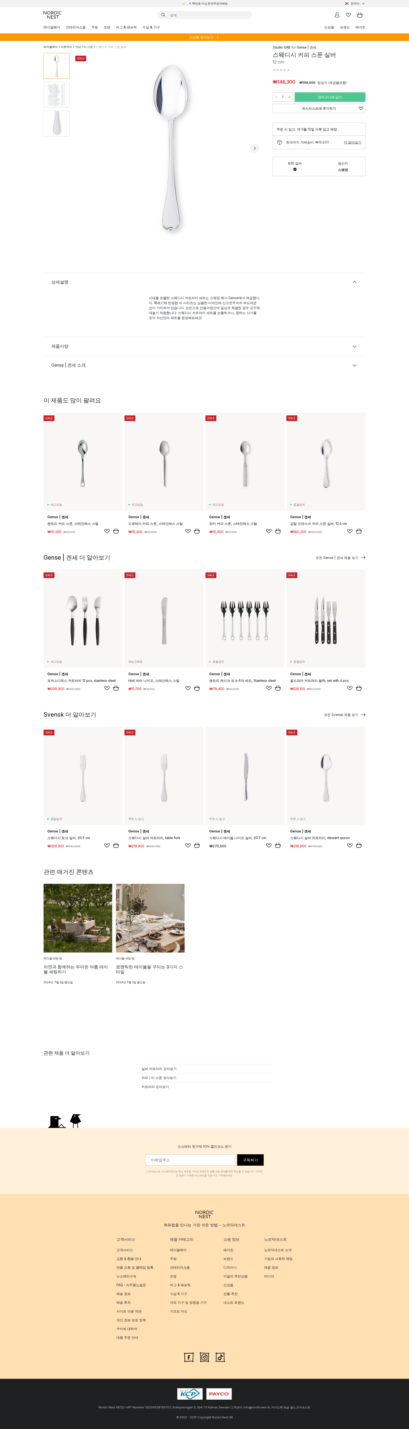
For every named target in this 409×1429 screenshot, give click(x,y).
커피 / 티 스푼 (84, 47)
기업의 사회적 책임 (278, 1259)
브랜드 (345, 27)
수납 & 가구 (151, 27)
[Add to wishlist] (107, 531)
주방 (94, 27)
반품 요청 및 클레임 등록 (134, 1267)
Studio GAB (281, 47)
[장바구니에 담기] (116, 531)
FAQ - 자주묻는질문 (131, 1285)
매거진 (360, 27)
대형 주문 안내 (127, 1337)
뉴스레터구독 (126, 1276)
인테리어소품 (76, 27)
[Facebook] (189, 1356)
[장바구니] (359, 15)
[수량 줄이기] (276, 97)
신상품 (329, 27)
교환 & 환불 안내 (128, 1259)
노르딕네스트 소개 (278, 1250)
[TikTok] (220, 1356)
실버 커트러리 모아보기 (159, 1069)
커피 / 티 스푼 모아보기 (159, 1078)
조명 (107, 27)
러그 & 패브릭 (126, 27)
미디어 (269, 1276)
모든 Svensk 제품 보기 (341, 715)
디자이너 (230, 1267)
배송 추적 (123, 1302)
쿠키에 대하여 (126, 1329)
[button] (281, 70)
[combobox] (355, 3)
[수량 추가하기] (289, 97)
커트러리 (66, 47)
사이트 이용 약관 (129, 1311)
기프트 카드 (178, 1311)
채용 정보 (271, 1267)
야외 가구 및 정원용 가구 (188, 1302)
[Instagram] (204, 1356)
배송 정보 (123, 1294)
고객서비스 (124, 1250)
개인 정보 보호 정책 (131, 1320)
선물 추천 (230, 1294)
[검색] (163, 15)
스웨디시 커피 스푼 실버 (111, 47)
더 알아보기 (352, 142)
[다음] (254, 148)
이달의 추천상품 (235, 1276)
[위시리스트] (348, 15)
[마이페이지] (337, 15)
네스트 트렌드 (233, 1302)
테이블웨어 (52, 27)
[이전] (85, 148)
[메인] (53, 15)
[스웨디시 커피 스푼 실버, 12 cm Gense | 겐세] (170, 147)
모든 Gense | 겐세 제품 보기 (337, 558)
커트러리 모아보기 (155, 1087)
